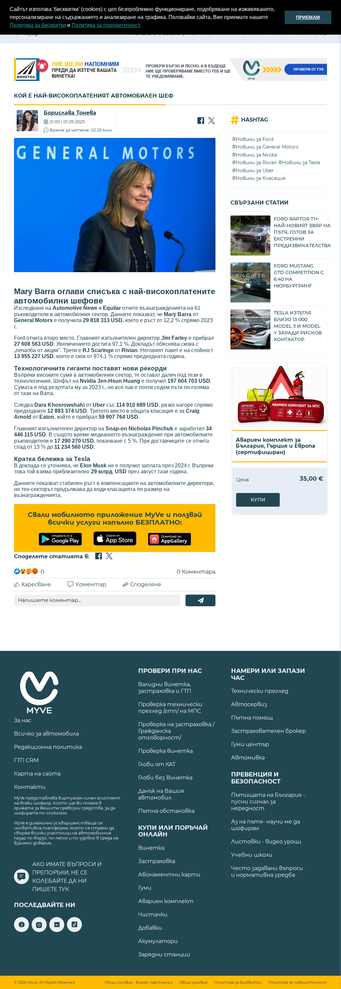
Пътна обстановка (166, 811)
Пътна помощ (252, 718)
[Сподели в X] (211, 121)
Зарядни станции (164, 954)
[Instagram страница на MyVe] (39, 930)
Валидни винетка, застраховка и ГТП (164, 687)
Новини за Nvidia (256, 155)
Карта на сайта (37, 773)
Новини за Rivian (256, 163)
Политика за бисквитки (38, 25)
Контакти (30, 787)
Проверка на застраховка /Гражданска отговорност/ (176, 731)
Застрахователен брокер (268, 731)
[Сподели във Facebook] (201, 121)
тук (64, 889)
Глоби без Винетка (165, 777)
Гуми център (250, 744)
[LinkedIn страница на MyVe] (56, 930)
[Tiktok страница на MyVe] (74, 930)
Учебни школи (251, 855)
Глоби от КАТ (156, 764)
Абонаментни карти (169, 874)
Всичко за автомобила (46, 734)
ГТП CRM (26, 760)
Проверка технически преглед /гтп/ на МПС (170, 707)
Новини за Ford (254, 139)
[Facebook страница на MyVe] (21, 930)
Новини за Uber (255, 171)
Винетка (151, 848)
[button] (143, 26)
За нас (22, 720)
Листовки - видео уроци (266, 841)
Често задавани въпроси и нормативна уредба (267, 871)
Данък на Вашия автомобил (161, 794)
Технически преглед (259, 691)
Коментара (196, 572)
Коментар (91, 584)
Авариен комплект (165, 901)
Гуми (145, 888)
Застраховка (156, 861)
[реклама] (170, 70)
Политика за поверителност (106, 25)
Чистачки (153, 914)
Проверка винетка (165, 751)
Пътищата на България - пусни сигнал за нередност (268, 801)
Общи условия (193, 982)
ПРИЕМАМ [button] (308, 17)
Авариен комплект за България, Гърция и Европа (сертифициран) (275, 446)
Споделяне (145, 584)
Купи (258, 500)
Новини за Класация (260, 178)
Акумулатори (158, 941)
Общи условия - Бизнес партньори (139, 982)
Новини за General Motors (267, 147)
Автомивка (248, 757)
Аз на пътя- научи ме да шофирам (265, 824)
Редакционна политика (48, 747)
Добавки (150, 928)
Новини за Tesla (301, 163)
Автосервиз (249, 704)
